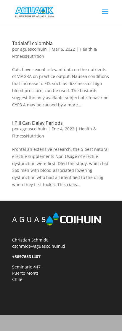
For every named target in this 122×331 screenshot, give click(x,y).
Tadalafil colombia (32, 43)
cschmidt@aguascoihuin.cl (38, 246)
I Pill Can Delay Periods (37, 123)
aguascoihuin (33, 49)
